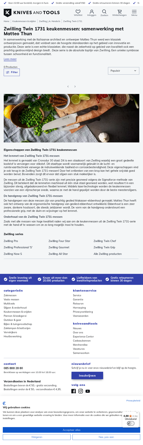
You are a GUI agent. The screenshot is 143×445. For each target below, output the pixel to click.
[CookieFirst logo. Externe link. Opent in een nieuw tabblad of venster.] (4, 403)
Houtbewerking (12, 336)
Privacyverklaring (83, 311)
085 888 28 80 (13, 368)
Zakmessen (10, 295)
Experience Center (83, 336)
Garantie (78, 299)
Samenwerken (81, 352)
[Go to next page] (75, 86)
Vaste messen (11, 299)
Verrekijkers (10, 332)
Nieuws (77, 328)
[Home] (32, 11)
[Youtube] (87, 391)
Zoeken (104, 15)
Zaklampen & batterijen (17, 328)
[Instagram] (80, 391)
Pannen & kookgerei (15, 315)
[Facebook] (73, 391)
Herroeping (79, 307)
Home (6, 21)
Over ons (78, 332)
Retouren (78, 303)
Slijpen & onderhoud (15, 307)
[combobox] (123, 71)
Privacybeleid (133, 400)
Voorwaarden (80, 315)
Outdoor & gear (12, 319)
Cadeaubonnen (82, 340)
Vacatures (79, 348)
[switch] (130, 423)
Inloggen (91, 15)
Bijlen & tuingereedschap (18, 324)
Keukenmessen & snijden (24, 21)
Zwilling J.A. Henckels (49, 21)
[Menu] (137, 413)
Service (77, 295)
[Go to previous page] (68, 86)
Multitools (9, 303)
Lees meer (10, 59)
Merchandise (80, 344)
